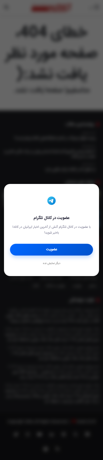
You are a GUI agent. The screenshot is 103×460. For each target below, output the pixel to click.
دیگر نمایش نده (51, 263)
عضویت (51, 250)
